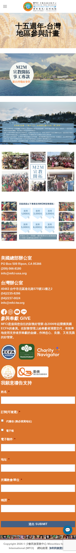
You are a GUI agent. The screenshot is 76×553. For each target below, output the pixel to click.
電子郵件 (8, 439)
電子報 (10, 430)
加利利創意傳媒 (58, 548)
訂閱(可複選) (10, 412)
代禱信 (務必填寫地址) (19, 421)
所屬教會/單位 (11, 479)
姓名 (5, 391)
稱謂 (5, 500)
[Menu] (5, 6)
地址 (5, 459)
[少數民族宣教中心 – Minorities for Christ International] (40, 6)
